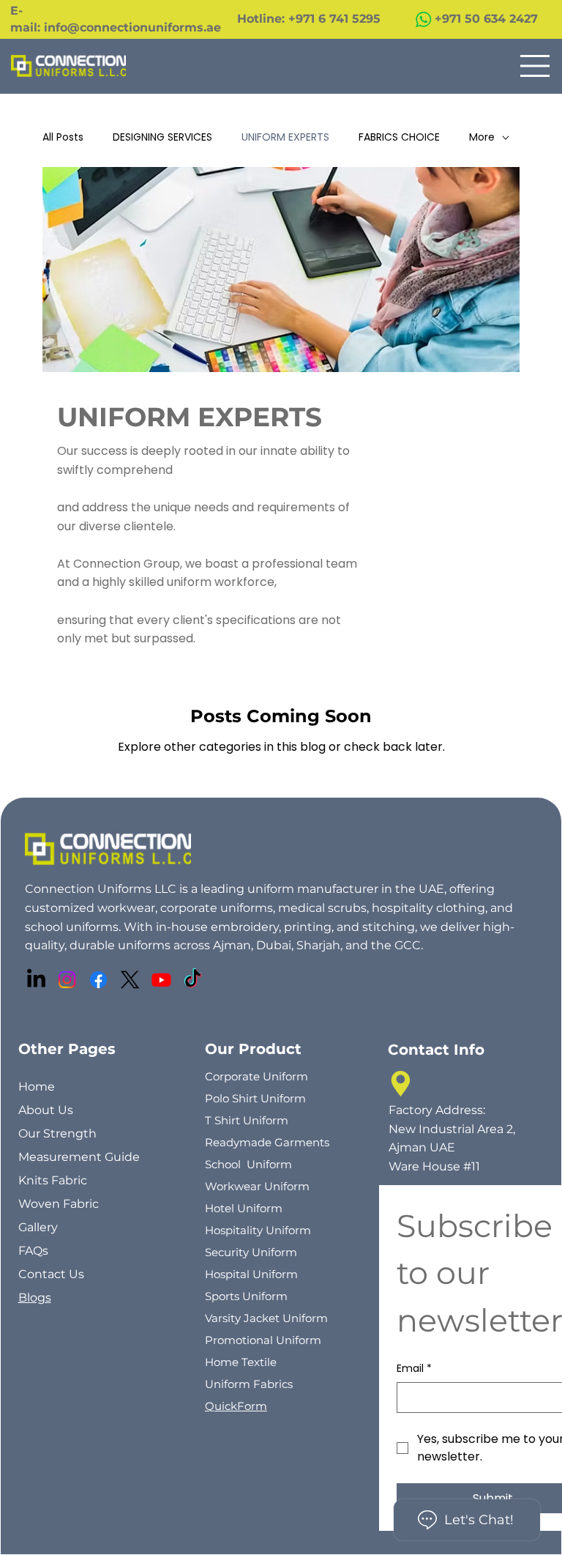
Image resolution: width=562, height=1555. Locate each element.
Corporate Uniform (256, 1076)
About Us (45, 1110)
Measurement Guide (79, 1157)
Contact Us (51, 1274)
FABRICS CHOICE (399, 137)
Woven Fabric (58, 1204)
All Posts (62, 137)
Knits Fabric (52, 1180)
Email (414, 1369)
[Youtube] (161, 979)
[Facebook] (98, 979)
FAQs (33, 1251)
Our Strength (57, 1133)
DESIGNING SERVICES (162, 137)
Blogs (34, 1298)
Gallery (38, 1227)
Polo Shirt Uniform (255, 1098)
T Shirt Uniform (246, 1120)
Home (36, 1087)
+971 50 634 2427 (486, 19)
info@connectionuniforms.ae (132, 27)
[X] (130, 979)
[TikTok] (192, 979)
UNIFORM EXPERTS (285, 137)
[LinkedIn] (36, 979)
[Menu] (535, 66)
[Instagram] (67, 979)
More (482, 137)
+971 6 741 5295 (336, 19)
